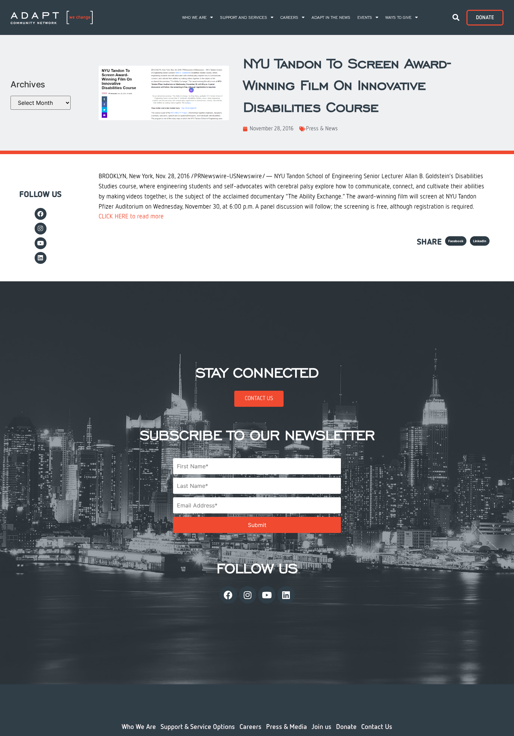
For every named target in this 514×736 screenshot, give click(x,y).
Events (364, 17)
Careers (289, 17)
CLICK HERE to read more (131, 217)
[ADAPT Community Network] (51, 17)
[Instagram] (41, 228)
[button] (456, 17)
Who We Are (194, 17)
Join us (321, 727)
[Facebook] (41, 214)
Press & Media (286, 727)
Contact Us (376, 727)
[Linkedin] (41, 258)
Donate (346, 727)
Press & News (322, 129)
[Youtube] (41, 243)
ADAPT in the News (331, 17)
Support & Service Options (197, 727)
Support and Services (243, 17)
